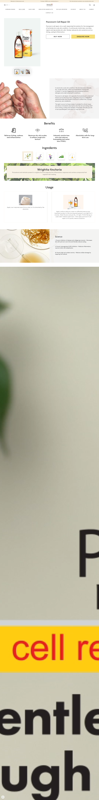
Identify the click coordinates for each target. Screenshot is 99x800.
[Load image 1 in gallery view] (16, 71)
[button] (90, 5)
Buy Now (58, 36)
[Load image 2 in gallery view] (22, 71)
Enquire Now (83, 36)
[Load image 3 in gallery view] (27, 71)
